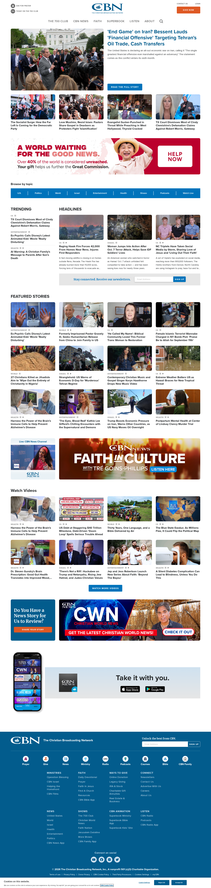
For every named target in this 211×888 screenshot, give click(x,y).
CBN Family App (87, 841)
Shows (143, 193)
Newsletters (147, 777)
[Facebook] (102, 860)
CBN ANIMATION (119, 811)
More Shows (85, 836)
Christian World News (86, 822)
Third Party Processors (121, 874)
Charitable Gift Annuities (117, 792)
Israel (77, 193)
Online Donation (118, 777)
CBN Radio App (149, 824)
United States (55, 815)
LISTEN (134, 21)
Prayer (81, 781)
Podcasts (164, 193)
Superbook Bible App (118, 822)
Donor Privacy (84, 874)
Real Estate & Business (117, 800)
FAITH (98, 21)
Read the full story (125, 87)
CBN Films (53, 793)
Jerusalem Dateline (89, 832)
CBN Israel (53, 781)
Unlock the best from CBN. (159, 738)
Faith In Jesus (86, 786)
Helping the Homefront (53, 788)
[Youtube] (94, 860)
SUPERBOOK (116, 21)
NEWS (50, 811)
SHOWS (83, 811)
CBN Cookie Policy (101, 874)
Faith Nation (85, 827)
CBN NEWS (81, 21)
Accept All (179, 882)
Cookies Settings (142, 874)
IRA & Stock (116, 786)
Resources (84, 795)
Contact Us (182, 3)
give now (188, 10)
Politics (38, 193)
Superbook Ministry (120, 815)
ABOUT (150, 21)
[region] (105, 883)
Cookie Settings (144, 882)
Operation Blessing (58, 777)
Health (123, 193)
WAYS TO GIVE (118, 773)
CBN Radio (147, 815)
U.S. (19, 193)
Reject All (161, 882)
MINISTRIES (54, 773)
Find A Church (86, 790)
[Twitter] (117, 860)
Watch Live (188, 193)
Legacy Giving (117, 781)
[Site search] (161, 22)
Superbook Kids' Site (121, 827)
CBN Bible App (86, 799)
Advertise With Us (151, 786)
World (58, 193)
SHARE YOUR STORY (33, 629)
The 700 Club (58, 21)
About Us (146, 795)
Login (197, 3)
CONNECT (147, 773)
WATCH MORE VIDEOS (105, 588)
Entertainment (100, 193)
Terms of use (54, 874)
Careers (145, 790)
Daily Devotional (87, 777)
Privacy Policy (69, 874)
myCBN (156, 874)
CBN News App (55, 842)
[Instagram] (109, 860)
